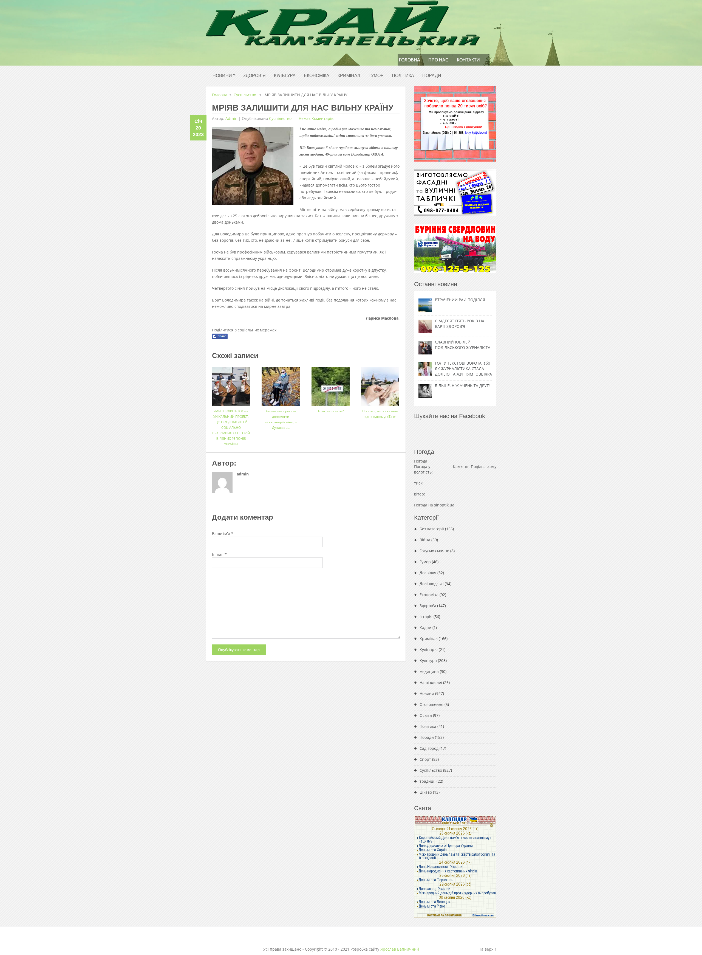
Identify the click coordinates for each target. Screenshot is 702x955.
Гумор (376, 75)
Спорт (425, 759)
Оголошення (431, 704)
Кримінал (349, 75)
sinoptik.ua (444, 505)
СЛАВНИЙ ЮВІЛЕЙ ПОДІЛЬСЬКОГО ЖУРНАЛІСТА (462, 344)
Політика (403, 75)
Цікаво (426, 792)
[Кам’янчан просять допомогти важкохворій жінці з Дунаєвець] (281, 384)
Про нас (438, 60)
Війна (425, 539)
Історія (426, 616)
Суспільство (245, 94)
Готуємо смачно (434, 550)
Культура (285, 75)
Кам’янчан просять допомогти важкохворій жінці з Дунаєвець (281, 419)
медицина (429, 671)
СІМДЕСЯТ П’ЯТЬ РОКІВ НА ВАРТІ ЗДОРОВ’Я (459, 323)
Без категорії (432, 528)
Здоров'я (428, 605)
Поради (431, 75)
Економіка (316, 75)
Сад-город (429, 748)
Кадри (425, 627)
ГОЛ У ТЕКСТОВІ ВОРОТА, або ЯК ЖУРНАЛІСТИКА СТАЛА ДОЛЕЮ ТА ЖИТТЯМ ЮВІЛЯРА (463, 368)
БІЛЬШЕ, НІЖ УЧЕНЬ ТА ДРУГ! (462, 385)
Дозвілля (428, 572)
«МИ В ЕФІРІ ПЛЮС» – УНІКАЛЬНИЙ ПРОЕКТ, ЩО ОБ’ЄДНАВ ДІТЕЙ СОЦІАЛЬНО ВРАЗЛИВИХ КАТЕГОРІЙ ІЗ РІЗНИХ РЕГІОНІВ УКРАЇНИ (231, 427)
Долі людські (432, 583)
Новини (224, 75)
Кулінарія (429, 649)
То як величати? (331, 411)
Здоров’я (254, 75)
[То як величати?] (331, 384)
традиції (427, 781)
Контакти (468, 60)
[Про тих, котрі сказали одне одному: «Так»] (380, 384)
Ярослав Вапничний (399, 949)
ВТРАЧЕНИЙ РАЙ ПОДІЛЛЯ (460, 299)
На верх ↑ (487, 949)
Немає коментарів (315, 118)
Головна (409, 60)
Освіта (426, 715)
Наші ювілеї (431, 682)
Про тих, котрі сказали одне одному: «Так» (380, 414)
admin (231, 118)
